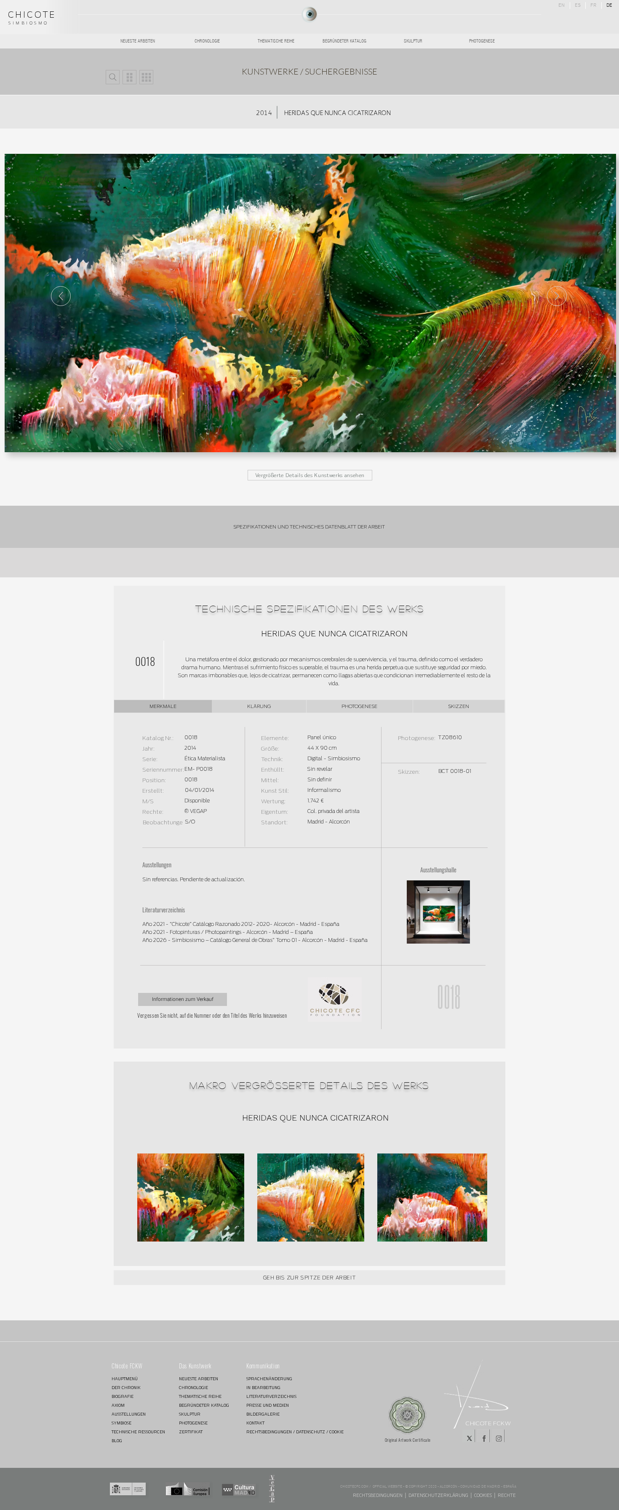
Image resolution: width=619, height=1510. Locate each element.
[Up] (557, 296)
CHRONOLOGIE (193, 1387)
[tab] (163, 706)
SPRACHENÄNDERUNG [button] (269, 1378)
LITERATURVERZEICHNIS (271, 1396)
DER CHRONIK (126, 1387)
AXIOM (118, 1405)
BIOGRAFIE (122, 1396)
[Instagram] (498, 1436)
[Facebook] (483, 1436)
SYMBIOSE (121, 1423)
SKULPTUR (189, 1414)
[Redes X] (468, 1436)
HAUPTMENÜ (125, 1378)
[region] (309, 14)
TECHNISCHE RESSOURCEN (138, 1432)
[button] (113, 77)
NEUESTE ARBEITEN (198, 1378)
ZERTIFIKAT (191, 1432)
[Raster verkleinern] (129, 77)
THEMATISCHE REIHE (200, 1396)
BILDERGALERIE (263, 1414)
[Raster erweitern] (146, 77)
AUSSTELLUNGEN (129, 1414)
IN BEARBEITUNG (263, 1387)
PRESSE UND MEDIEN (267, 1405)
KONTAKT (255, 1423)
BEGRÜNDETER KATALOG (204, 1405)
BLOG (117, 1440)
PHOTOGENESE (193, 1423)
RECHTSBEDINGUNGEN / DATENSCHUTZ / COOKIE (276, 1432)
